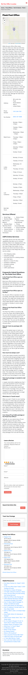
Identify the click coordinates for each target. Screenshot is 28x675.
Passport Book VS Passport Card (13, 624)
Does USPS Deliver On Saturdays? (13, 605)
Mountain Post (8, 564)
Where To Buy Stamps (10, 629)
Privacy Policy (8, 672)
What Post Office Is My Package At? (14, 597)
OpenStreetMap (18, 43)
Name (6, 466)
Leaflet (9, 43)
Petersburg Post (8, 543)
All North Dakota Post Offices (9, 572)
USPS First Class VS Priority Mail (13, 636)
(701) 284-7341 (17, 111)
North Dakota (17, 7)
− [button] (4, 23)
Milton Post (7, 557)
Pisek (23, 7)
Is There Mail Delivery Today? (12, 638)
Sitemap (15, 672)
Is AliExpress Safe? (9, 628)
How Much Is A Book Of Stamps (12, 590)
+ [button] (4, 20)
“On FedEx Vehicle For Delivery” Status (14, 591)
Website (6, 477)
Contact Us (20, 672)
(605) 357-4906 (17, 116)
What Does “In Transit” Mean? (12, 626)
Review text (7, 447)
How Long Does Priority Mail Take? (13, 634)
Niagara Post (7, 537)
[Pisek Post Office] (14, 29)
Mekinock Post (8, 550)
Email (6, 471)
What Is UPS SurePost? (10, 633)
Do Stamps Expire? (9, 631)
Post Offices (9, 7)
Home (2, 7)
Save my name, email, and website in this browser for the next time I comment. (14, 486)
